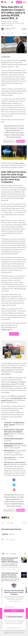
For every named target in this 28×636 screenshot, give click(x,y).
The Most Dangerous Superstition (13, 439)
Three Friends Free (9, 457)
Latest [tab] (7, 553)
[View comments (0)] (8, 33)
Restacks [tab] (11, 534)
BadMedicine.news (6, 329)
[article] (14, 563)
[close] (23, 583)
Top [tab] (3, 553)
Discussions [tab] (13, 553)
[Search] (25, 553)
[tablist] (8, 534)
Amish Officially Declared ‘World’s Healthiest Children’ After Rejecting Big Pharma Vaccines (9, 560)
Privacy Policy (19, 623)
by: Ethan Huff (5, 57)
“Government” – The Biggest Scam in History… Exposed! (14, 424)
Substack (6, 632)
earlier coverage (19, 163)
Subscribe (19, 2)
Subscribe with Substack (15, 616)
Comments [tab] (5, 534)
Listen (24, 29)
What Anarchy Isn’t (9, 451)
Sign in (24, 2)
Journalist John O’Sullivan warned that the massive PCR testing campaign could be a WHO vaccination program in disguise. (10, 579)
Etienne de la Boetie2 (10, 28)
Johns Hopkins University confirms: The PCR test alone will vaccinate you (9, 575)
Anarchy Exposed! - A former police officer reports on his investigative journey (14, 432)
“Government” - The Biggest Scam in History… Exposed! (13, 383)
